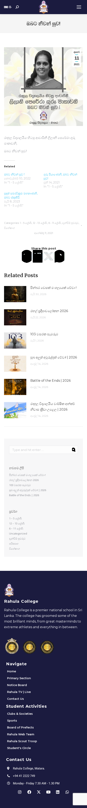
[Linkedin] (58, 792)
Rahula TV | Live (19, 692)
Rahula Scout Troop (22, 741)
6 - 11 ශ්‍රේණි (54, 222)
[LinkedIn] (38, 256)
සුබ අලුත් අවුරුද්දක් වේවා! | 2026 (53, 357)
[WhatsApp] (59, 256)
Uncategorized (18, 533)
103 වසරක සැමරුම (44, 334)
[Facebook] (27, 256)
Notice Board (17, 685)
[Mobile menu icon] (79, 7)
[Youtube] (48, 792)
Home (11, 671)
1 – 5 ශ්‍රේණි (15, 518)
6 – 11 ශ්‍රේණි (16, 528)
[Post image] (15, 294)
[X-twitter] (39, 792)
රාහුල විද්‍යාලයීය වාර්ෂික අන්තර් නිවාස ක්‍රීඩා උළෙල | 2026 (52, 406)
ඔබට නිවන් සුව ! (14, 174)
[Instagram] (20, 792)
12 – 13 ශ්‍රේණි (17, 523)
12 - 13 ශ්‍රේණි (40, 222)
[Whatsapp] (67, 792)
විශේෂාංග (9, 228)
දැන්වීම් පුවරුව (70, 222)
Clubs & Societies (20, 714)
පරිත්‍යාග (13, 543)
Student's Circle (19, 748)
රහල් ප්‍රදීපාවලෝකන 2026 (49, 311)
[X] (49, 256)
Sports (12, 720)
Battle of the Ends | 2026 (50, 381)
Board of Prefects (20, 727)
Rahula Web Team (20, 734)
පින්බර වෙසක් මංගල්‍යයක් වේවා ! (53, 288)
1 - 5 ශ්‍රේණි (26, 222)
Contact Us (15, 699)
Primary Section (19, 678)
